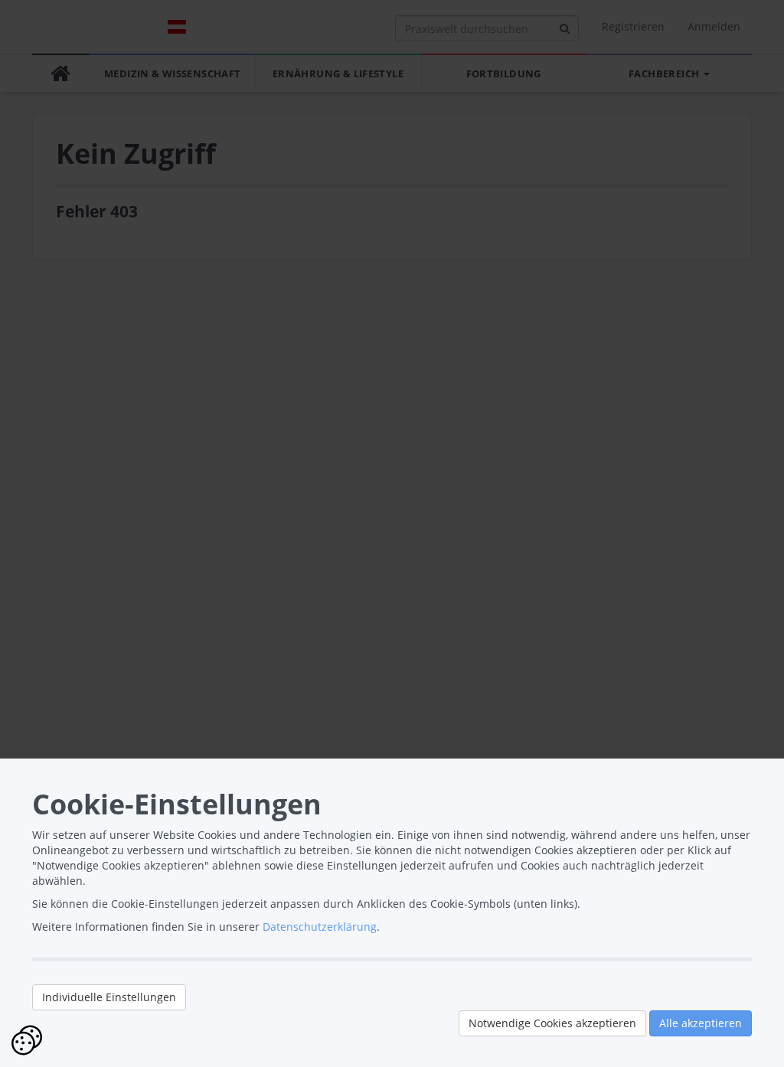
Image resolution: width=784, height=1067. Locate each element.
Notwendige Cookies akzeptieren (552, 1023)
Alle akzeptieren (700, 1023)
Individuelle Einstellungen (109, 997)
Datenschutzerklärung (320, 926)
